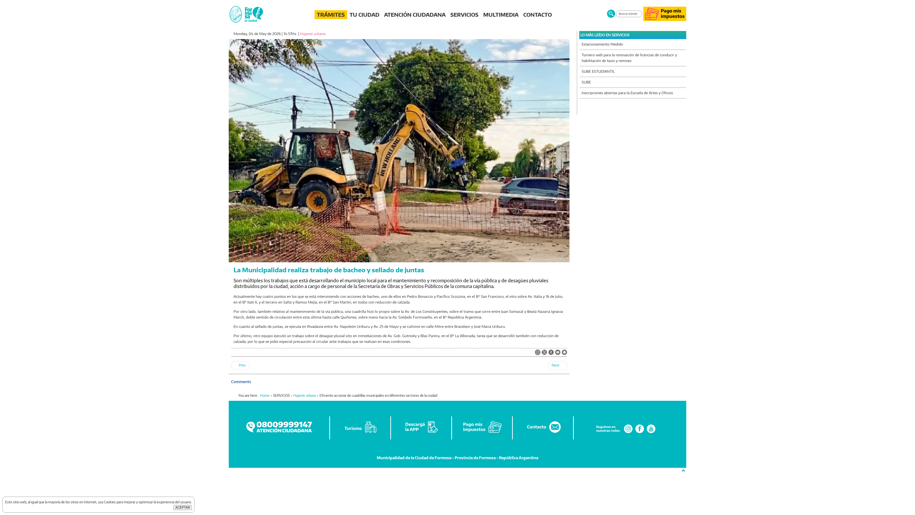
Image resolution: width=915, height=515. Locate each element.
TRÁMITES (331, 14)
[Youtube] (651, 433)
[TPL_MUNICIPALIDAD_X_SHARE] (544, 353)
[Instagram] (628, 433)
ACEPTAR (182, 507)
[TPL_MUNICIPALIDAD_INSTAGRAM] (537, 353)
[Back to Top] (683, 470)
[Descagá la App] (421, 433)
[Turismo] (360, 433)
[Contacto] (543, 433)
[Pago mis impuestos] (664, 20)
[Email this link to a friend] (557, 354)
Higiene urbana (312, 33)
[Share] (551, 353)
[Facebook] (639, 433)
